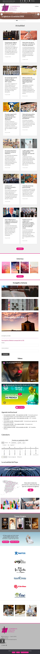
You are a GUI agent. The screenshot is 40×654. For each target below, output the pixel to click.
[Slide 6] (22, 20)
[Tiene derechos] (25, 267)
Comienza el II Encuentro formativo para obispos (10, 187)
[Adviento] (5, 523)
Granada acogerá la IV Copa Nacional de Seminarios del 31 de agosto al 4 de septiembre (10, 116)
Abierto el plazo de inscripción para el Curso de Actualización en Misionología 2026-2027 (28, 80)
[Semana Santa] (27, 523)
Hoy (8, 445)
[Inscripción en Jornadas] (30, 503)
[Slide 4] (20, 20)
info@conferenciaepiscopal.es (8, 2)
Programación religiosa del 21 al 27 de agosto (11, 43)
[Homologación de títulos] (8, 610)
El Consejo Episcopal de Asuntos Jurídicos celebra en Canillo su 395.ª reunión (11, 80)
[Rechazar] (38, 651)
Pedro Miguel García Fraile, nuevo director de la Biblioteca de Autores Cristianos (11, 221)
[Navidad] (12, 523)
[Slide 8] (25, 20)
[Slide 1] (15, 20)
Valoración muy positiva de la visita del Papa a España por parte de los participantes (28, 116)
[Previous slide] (2, 14)
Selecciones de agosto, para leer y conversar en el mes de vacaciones (28, 44)
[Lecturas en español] (20, 304)
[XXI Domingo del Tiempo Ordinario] (20, 291)
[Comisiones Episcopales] (10, 503)
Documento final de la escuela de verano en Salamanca (10, 152)
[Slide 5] (21, 20)
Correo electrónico (5, 348)
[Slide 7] (23, 20)
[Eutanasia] (34, 267)
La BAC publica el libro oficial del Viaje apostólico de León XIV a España (28, 153)
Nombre (3, 342)
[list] (20, 14)
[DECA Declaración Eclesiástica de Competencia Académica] (31, 610)
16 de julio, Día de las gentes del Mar (27, 186)
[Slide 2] (16, 20)
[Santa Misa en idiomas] (20, 610)
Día (9, 442)
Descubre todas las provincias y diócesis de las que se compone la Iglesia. (30, 484)
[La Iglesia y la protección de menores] (15, 267)
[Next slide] (38, 14)
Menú (37, 6)
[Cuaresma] (20, 523)
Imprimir (19, 457)
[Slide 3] (18, 20)
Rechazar (18, 652)
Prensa (32, 1)
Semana (6, 442)
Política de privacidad (24, 652)
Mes (3, 442)
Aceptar (13, 652)
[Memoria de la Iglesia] (6, 267)
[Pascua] (35, 523)
